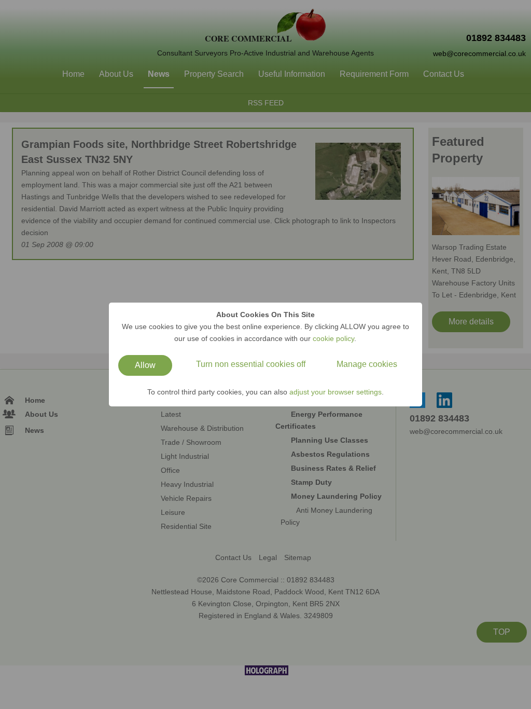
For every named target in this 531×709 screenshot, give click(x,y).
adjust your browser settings (335, 392)
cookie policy (333, 338)
